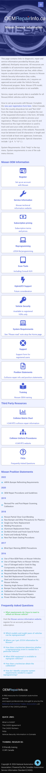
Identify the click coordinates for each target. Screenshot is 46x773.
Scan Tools (23, 266)
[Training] (23, 386)
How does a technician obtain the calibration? (20, 665)
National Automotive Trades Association (19, 704)
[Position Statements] (23, 366)
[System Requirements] (23, 323)
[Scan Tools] (23, 260)
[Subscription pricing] (23, 217)
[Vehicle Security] (23, 300)
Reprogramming (23, 246)
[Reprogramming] (23, 240)
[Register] (23, 171)
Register (23, 177)
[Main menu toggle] (40, 4)
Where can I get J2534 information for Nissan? (22, 641)
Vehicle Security (23, 306)
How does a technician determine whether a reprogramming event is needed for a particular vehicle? (22, 649)
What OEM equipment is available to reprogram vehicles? (21, 657)
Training (23, 392)
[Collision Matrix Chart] (23, 412)
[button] (23, 613)
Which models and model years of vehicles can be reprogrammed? (24, 634)
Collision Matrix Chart (23, 418)
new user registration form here (17, 106)
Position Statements (23, 372)
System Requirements (23, 329)
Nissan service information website (26, 619)
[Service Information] (23, 194)
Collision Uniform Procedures (23, 438)
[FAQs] (23, 452)
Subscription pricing (23, 223)
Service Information (23, 200)
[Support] (23, 343)
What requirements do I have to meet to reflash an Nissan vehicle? (22, 613)
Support (23, 349)
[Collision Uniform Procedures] (23, 432)
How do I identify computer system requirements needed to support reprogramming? (19, 673)
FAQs (23, 458)
